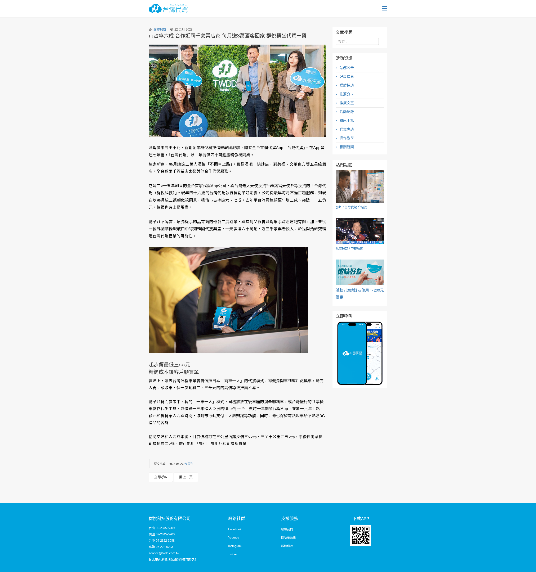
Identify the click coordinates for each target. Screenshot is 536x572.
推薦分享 (346, 94)
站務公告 (346, 68)
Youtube (233, 537)
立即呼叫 (161, 477)
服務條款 (287, 546)
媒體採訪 (159, 29)
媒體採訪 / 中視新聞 (349, 248)
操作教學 (346, 138)
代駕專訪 (346, 129)
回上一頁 (186, 477)
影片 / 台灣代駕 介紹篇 (351, 207)
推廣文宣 (346, 103)
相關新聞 (346, 147)
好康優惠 (346, 77)
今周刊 (188, 463)
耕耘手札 (346, 121)
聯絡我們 (287, 529)
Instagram (235, 546)
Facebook (234, 529)
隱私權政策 (288, 537)
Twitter (232, 554)
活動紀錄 (346, 112)
